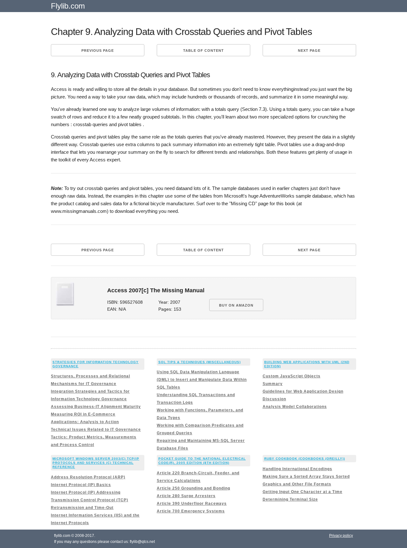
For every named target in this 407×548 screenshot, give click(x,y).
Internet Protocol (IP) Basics (81, 485)
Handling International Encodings (297, 469)
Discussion (274, 399)
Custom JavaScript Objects (292, 376)
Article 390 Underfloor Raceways (192, 503)
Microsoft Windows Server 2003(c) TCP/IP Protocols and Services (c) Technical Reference (95, 463)
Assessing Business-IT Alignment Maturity (96, 406)
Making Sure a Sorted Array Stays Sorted (306, 476)
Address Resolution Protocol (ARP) (88, 477)
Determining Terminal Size (290, 499)
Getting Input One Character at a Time (302, 492)
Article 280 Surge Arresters (186, 496)
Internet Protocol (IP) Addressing (86, 492)
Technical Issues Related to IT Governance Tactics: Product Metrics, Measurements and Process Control (96, 437)
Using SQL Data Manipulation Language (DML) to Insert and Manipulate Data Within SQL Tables (202, 379)
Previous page (97, 50)
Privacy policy (341, 535)
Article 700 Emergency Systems (191, 511)
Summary (273, 384)
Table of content (203, 50)
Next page (309, 50)
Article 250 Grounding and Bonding (193, 488)
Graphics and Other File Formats (297, 484)
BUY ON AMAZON (236, 305)
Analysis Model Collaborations (295, 406)
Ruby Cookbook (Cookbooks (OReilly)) (304, 458)
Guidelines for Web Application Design (303, 391)
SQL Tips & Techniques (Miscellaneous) (199, 362)
